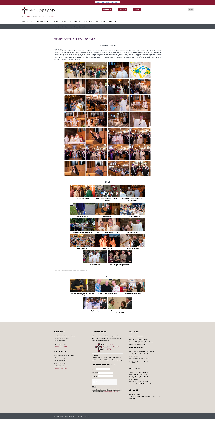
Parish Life (55, 22)
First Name (95, 372)
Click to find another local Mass (139, 362)
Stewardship (88, 22)
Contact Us (112, 22)
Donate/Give (122, 9)
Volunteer (137, 9)
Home (23, 22)
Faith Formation (74, 22)
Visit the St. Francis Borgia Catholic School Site (107, 2)
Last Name (95, 376)
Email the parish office (60, 346)
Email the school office (60, 368)
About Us (30, 22)
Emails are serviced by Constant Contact (111, 391)
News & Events (100, 22)
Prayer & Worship (42, 22)
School (64, 22)
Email (94, 369)
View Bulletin (107, 9)
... (0, 420)
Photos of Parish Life (63, 27)
